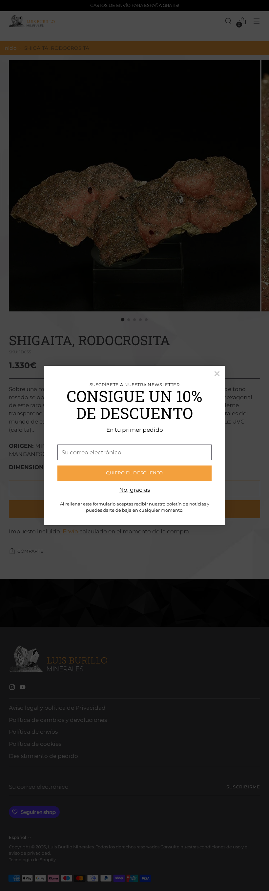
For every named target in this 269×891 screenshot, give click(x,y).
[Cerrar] (217, 373)
